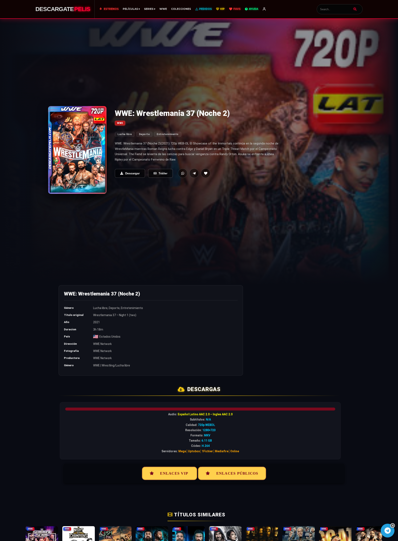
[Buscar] (355, 9)
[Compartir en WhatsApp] (182, 173)
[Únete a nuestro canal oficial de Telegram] (387, 530)
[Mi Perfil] (264, 9)
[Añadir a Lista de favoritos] (205, 173)
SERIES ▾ (149, 8)
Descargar (132, 173)
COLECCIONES (181, 8)
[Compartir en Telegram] (194, 173)
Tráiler (163, 173)
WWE (163, 8)
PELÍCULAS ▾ (131, 8)
